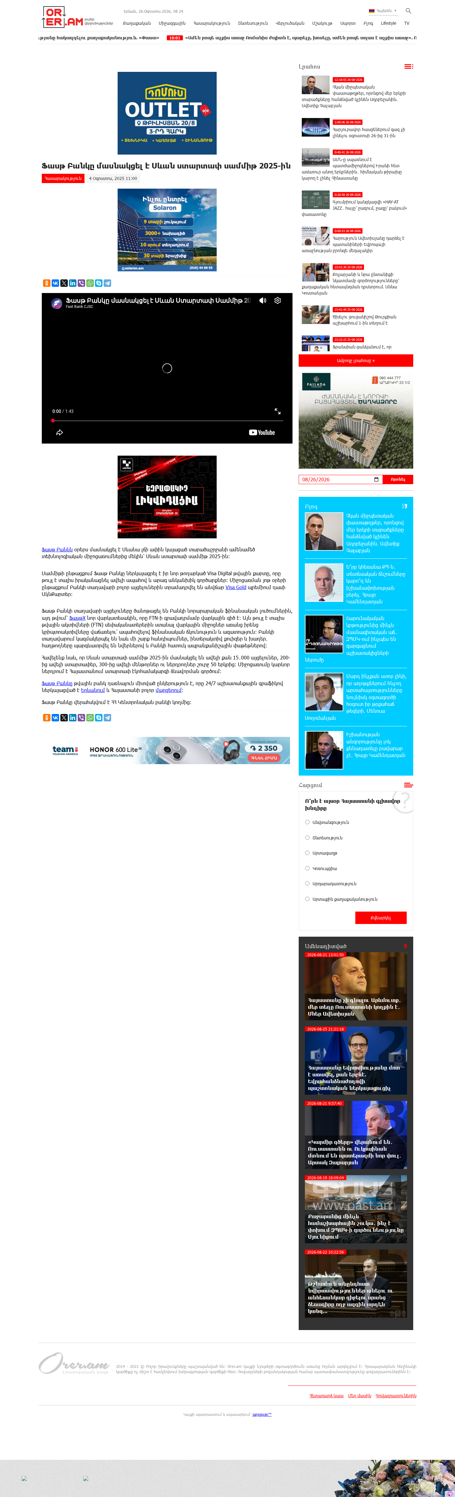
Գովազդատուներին (396, 1395)
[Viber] (81, 283)
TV (406, 23)
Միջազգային (172, 23)
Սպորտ (348, 23)
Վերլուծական (290, 23)
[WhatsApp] (90, 283)
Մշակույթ (322, 23)
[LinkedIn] (72, 283)
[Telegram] (107, 283)
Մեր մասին (359, 1395)
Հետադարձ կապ (327, 1395)
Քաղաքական (137, 23)
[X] (64, 283)
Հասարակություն (211, 23)
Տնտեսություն (253, 23)
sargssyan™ (262, 1414)
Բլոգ (368, 23)
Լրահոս (309, 66)
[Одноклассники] (46, 283)
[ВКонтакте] (55, 283)
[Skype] (98, 283)
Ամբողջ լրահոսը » (356, 360)
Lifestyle (388, 23)
